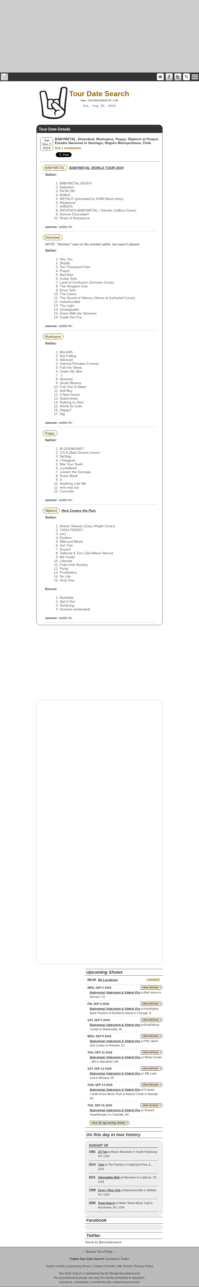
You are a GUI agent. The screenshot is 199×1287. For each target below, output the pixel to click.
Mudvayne (53, 336)
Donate (110, 1266)
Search (50, 1266)
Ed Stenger (112, 1273)
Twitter (125, 1259)
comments (72, 148)
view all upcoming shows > (109, 1123)
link (58, 148)
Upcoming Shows (79, 1266)
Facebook (111, 1259)
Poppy (50, 433)
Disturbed (52, 237)
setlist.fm (65, 227)
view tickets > (151, 987)
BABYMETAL (55, 168)
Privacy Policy (144, 1266)
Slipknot (51, 510)
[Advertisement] (99, 36)
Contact (98, 1266)
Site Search (125, 1266)
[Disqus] (99, 765)
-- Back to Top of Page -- (99, 1251)
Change (153, 980)
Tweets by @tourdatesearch (103, 1242)
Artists (61, 1266)
